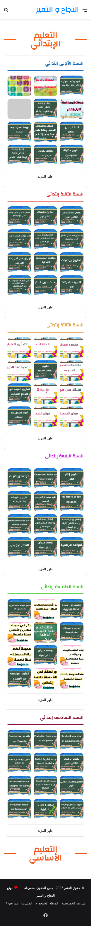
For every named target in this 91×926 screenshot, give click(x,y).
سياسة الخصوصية (73, 903)
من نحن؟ (12, 903)
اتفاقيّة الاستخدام (47, 903)
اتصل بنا (26, 903)
